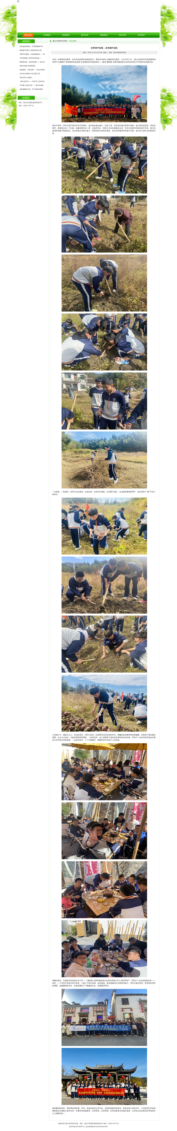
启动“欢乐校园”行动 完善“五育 (30, 74)
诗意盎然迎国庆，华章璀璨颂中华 (31, 46)
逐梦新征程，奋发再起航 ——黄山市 (32, 62)
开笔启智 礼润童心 (26, 77)
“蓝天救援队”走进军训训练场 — (30, 58)
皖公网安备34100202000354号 (97, 1126)
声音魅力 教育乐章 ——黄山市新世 (32, 85)
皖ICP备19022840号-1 (77, 1126)
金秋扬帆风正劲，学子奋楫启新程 (31, 89)
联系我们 (141, 35)
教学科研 (84, 35)
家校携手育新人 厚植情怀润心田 (31, 50)
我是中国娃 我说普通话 (28, 66)
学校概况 (47, 35)
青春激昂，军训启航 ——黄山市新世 (32, 70)
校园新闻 (65, 35)
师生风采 (122, 35)
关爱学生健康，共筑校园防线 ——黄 (32, 54)
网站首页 (28, 35)
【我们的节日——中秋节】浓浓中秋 (32, 81)
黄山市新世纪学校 (60, 41)
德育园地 (103, 35)
